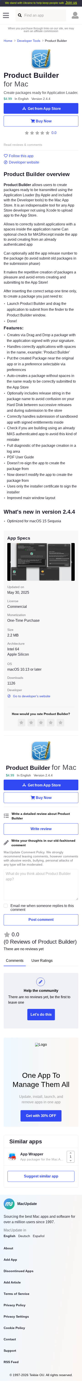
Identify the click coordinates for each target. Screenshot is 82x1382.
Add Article (12, 1282)
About (8, 1248)
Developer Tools (28, 41)
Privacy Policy (15, 1305)
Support (10, 1351)
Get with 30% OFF (41, 1115)
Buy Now (43, 121)
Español (38, 1236)
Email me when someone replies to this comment (42, 908)
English (9, 1236)
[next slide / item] (71, 562)
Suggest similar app (41, 1176)
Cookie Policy (14, 1328)
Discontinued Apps (18, 1271)
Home (8, 41)
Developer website (24, 162)
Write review (41, 828)
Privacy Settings (16, 1316)
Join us (71, 2)
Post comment (41, 919)
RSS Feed (11, 1362)
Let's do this (41, 1014)
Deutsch (24, 1236)
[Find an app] (19, 15)
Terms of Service (16, 1294)
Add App (10, 1260)
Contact (10, 1339)
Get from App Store (44, 108)
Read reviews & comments (23, 145)
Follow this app (21, 156)
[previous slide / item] (10, 562)
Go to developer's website (31, 696)
